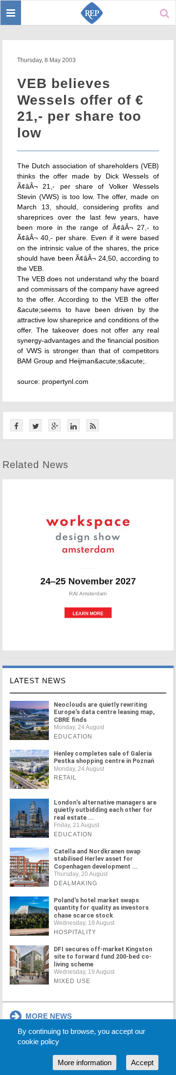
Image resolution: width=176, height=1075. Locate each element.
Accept (142, 1062)
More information (84, 1062)
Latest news (38, 680)
